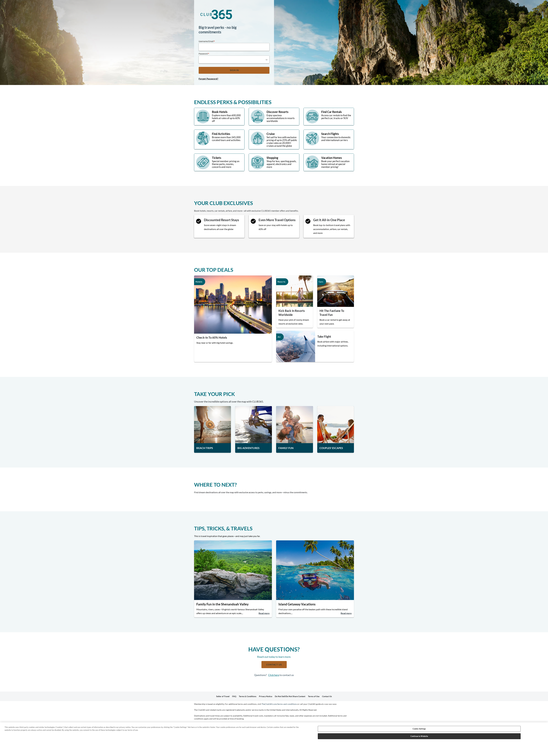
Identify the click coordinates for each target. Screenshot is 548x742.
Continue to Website (419, 736)
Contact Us (274, 664)
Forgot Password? (208, 78)
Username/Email (206, 41)
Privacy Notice (265, 696)
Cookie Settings (419, 729)
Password (203, 54)
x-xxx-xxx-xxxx (330, 704)
